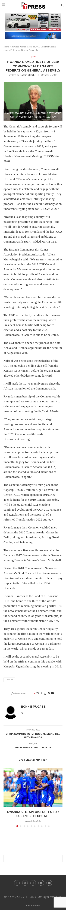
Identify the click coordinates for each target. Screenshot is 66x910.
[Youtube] (49, 883)
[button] (7, 797)
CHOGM (9, 680)
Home (6, 46)
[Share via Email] (52, 693)
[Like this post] (37, 693)
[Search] (62, 5)
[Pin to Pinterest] (49, 693)
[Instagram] (33, 883)
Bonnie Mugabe (28, 75)
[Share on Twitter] (45, 693)
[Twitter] (25, 883)
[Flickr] (41, 883)
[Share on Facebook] (41, 693)
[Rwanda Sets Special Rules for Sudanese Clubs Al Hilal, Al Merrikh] (33, 787)
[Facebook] (17, 883)
